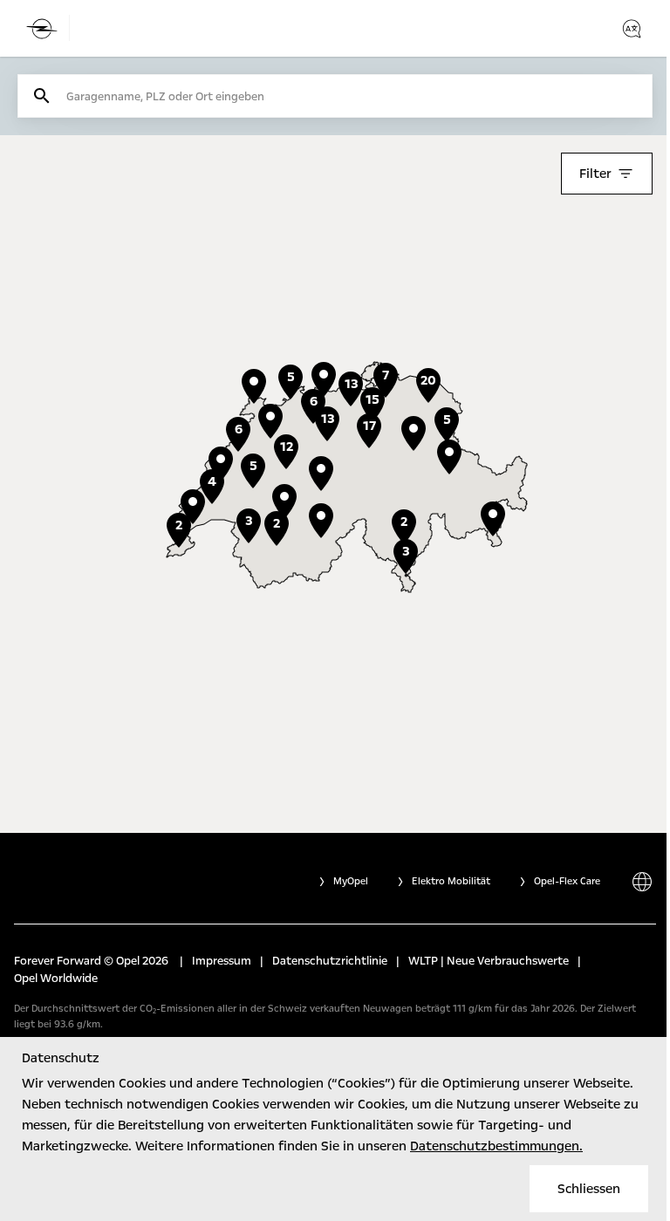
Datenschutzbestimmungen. (496, 1146)
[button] (284, 501)
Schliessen (588, 1188)
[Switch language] (631, 29)
